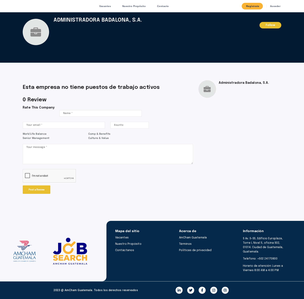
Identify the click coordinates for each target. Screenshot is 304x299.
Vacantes (105, 6)
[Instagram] (213, 290)
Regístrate (252, 6)
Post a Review (36, 189)
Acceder (274, 6)
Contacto (163, 6)
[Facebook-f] (202, 290)
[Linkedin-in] (179, 290)
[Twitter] (190, 290)
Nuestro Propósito (134, 6)
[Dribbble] (225, 290)
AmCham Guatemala (193, 237)
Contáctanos (124, 250)
